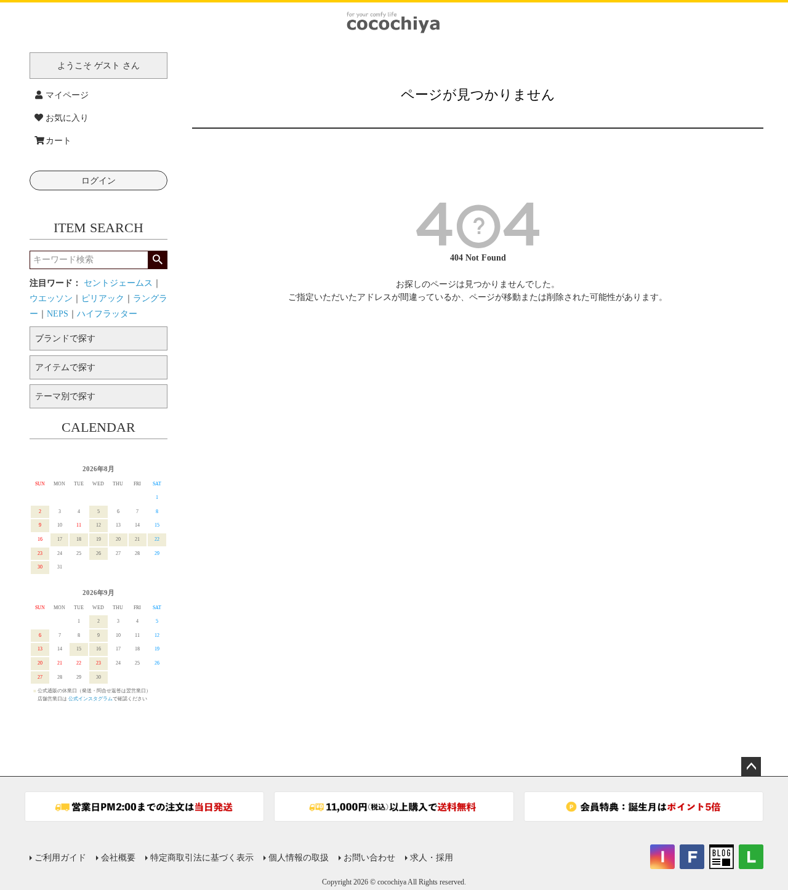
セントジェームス (118, 283)
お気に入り (67, 118)
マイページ (67, 95)
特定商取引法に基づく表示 (202, 857)
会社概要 (118, 857)
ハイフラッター (107, 313)
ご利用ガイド (60, 857)
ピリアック (102, 298)
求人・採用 (431, 857)
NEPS (57, 313)
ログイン (98, 180)
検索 (157, 260)
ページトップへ (751, 767)
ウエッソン (51, 298)
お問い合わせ (369, 857)
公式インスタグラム (90, 699)
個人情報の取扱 (298, 857)
